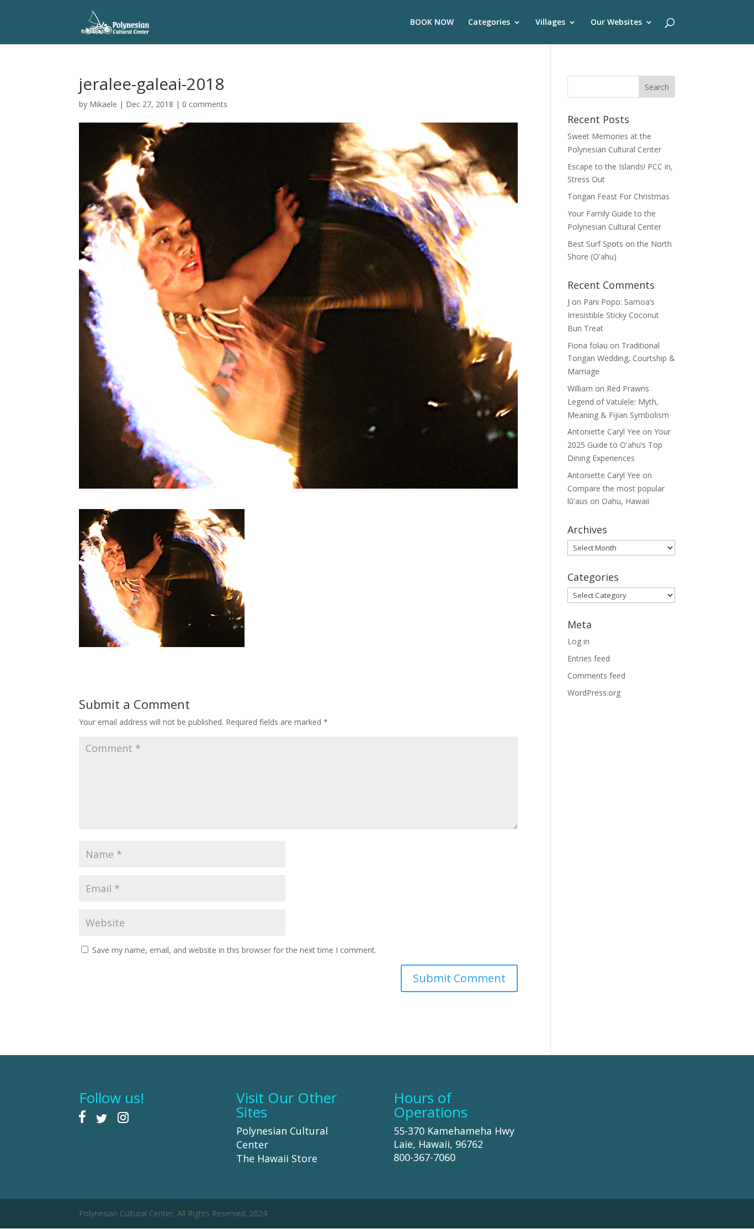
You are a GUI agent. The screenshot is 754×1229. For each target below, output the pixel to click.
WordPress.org (593, 692)
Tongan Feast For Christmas (618, 196)
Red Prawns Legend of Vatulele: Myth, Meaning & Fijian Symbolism (618, 401)
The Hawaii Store (276, 1158)
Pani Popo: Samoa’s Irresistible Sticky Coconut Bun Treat (613, 314)
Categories (489, 22)
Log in (578, 641)
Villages (550, 22)
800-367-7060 (424, 1157)
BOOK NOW (432, 22)
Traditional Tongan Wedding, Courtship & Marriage (621, 358)
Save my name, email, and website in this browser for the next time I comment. (234, 950)
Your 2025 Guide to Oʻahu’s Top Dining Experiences (619, 444)
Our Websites (616, 22)
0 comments (204, 104)
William (580, 388)
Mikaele (103, 104)
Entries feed (588, 658)
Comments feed (596, 675)
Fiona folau (587, 345)
